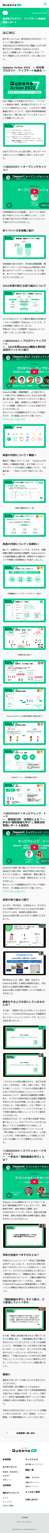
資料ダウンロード (11, 1493)
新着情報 (7, 1459)
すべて (5, 1498)
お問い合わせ (31, 1499)
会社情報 (24, 1517)
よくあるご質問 (32, 1492)
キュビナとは (31, 1459)
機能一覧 (29, 1470)
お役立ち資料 (8, 1506)
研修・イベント (32, 1477)
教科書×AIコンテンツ (34, 1464)
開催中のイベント (32, 1482)
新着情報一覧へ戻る (26, 1433)
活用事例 (7, 1485)
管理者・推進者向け (11, 1472)
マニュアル (7, 1502)
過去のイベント (31, 1486)
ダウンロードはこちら (15, 419)
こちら (16, 332)
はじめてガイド (10, 1467)
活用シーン (7, 1480)
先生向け (6, 1476)
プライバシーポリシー (24, 1522)
